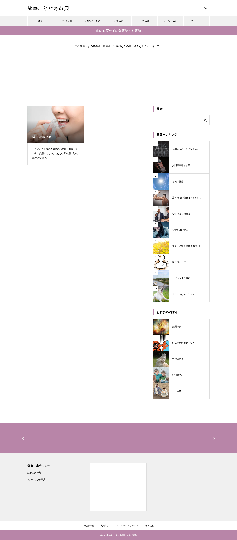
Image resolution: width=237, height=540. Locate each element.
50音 (40, 21)
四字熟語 (118, 21)
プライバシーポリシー (127, 525)
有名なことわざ (92, 21)
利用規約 (105, 525)
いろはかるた (170, 21)
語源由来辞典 (34, 472)
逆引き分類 (66, 21)
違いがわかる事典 (36, 479)
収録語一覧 (88, 525)
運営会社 (149, 525)
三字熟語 (144, 21)
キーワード (196, 21)
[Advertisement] (118, 74)
